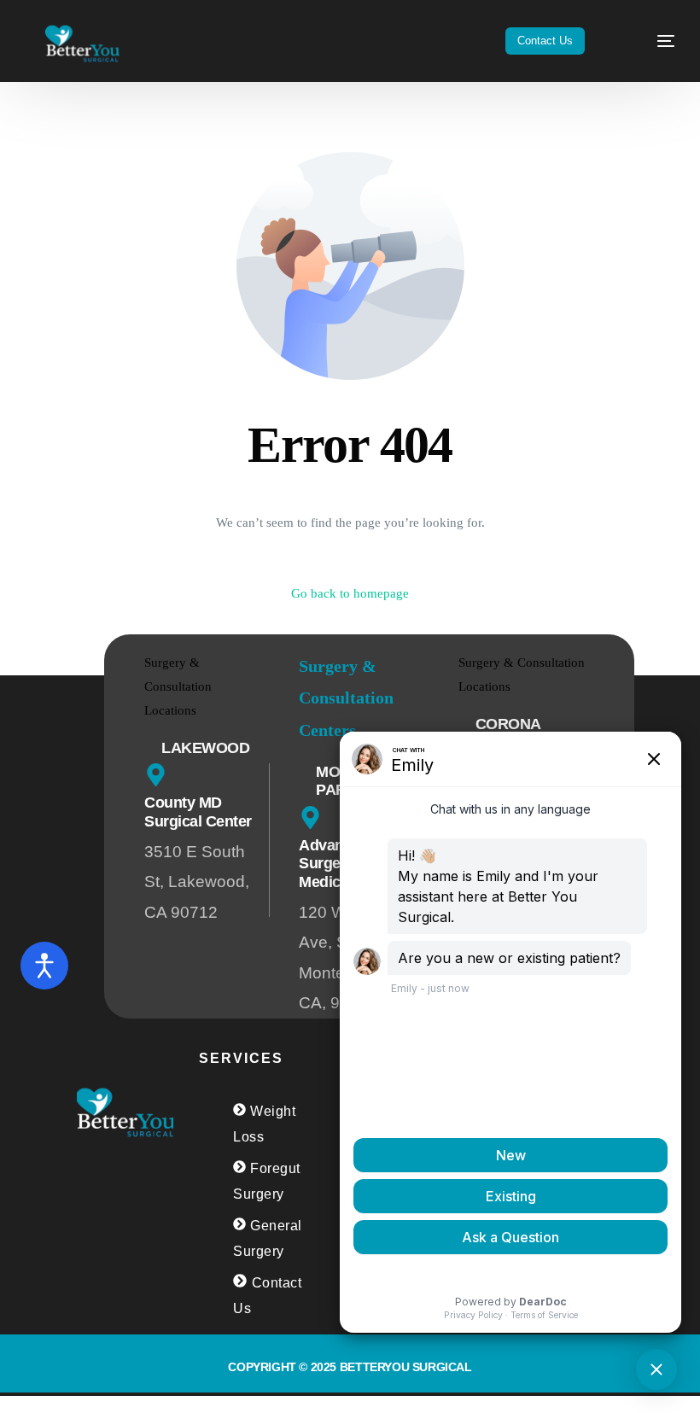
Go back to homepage (350, 593)
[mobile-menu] (648, 41)
